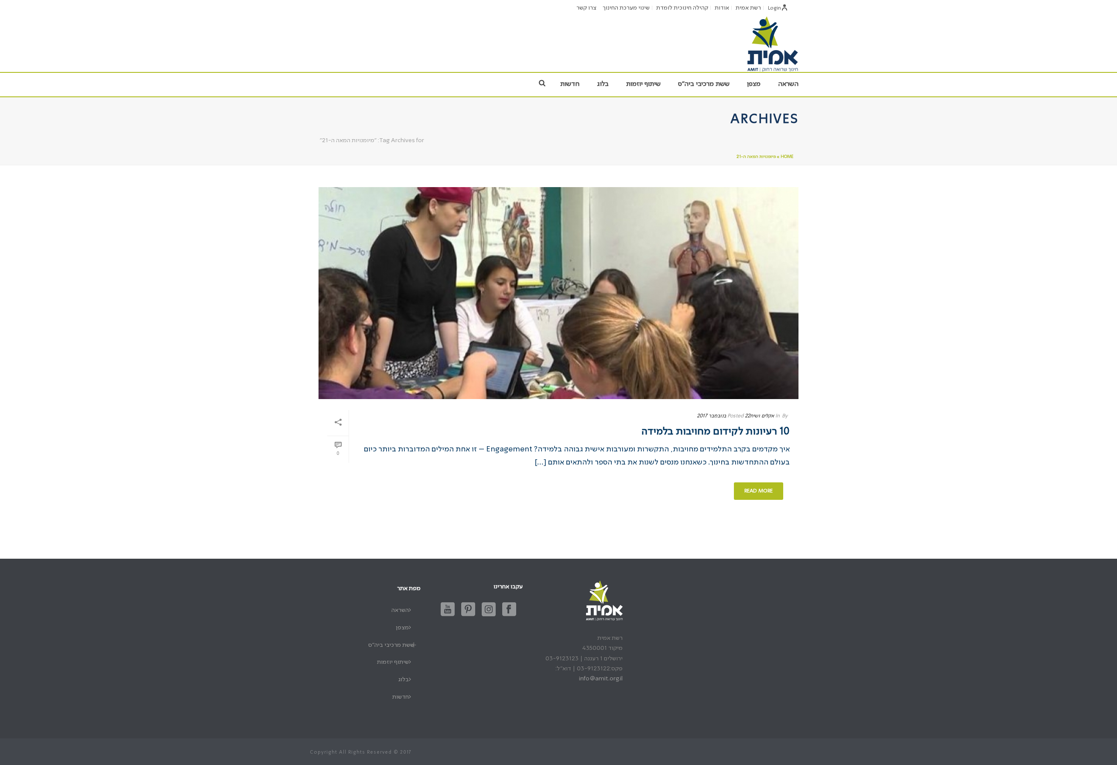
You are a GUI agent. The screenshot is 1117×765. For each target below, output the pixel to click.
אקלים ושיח (762, 416)
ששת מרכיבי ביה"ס (704, 84)
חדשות (569, 84)
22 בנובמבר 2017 (723, 416)
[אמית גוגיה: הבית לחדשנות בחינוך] (772, 43)
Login (774, 8)
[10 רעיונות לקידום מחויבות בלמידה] (558, 293)
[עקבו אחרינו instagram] (489, 610)
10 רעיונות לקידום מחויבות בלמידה (715, 432)
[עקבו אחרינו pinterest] (468, 610)
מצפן (754, 84)
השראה (788, 84)
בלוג (603, 84)
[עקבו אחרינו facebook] (509, 610)
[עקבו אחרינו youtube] (448, 610)
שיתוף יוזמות (643, 84)
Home (787, 156)
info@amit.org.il (601, 679)
